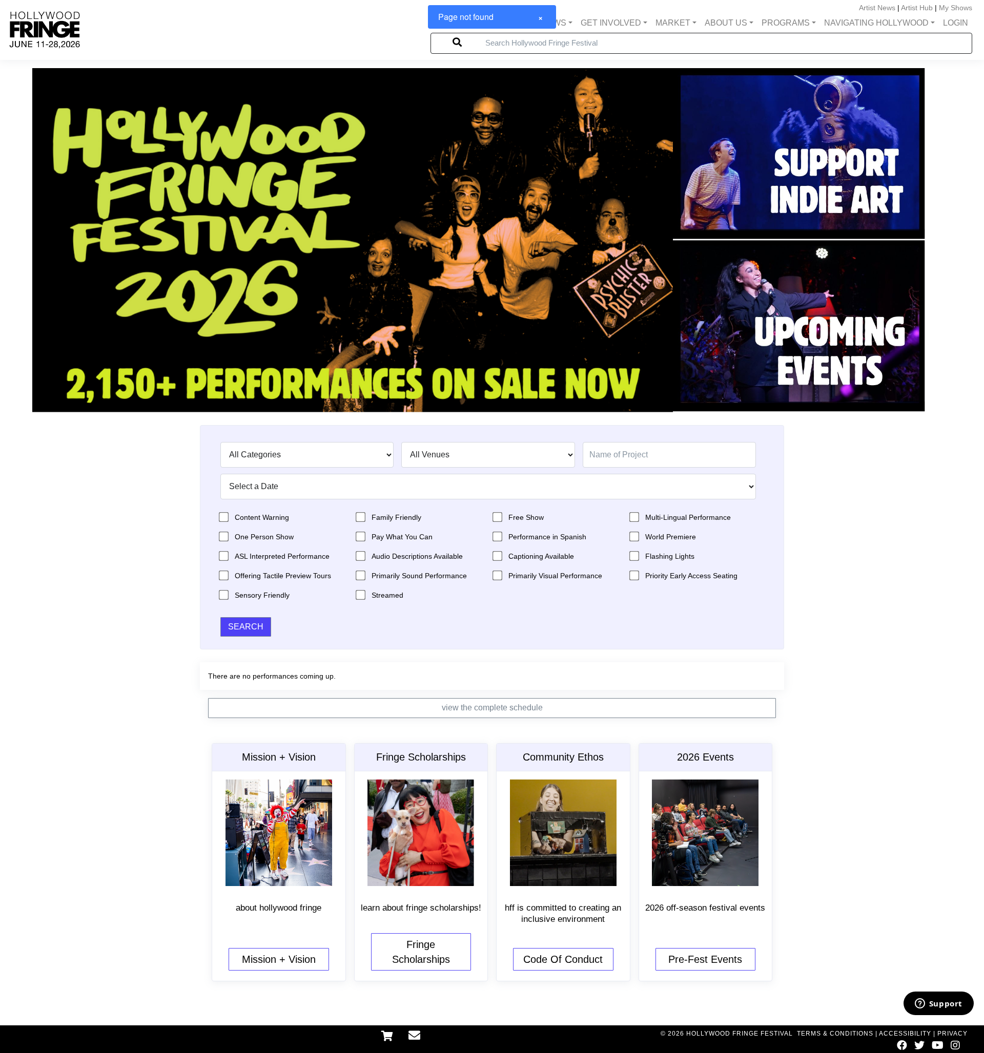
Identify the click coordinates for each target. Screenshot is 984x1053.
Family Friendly (396, 517)
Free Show (526, 517)
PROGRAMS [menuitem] (786, 22)
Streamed (387, 595)
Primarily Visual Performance (555, 576)
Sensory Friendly (262, 595)
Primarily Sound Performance (419, 576)
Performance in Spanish (547, 537)
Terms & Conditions (835, 1033)
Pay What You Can (402, 537)
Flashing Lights (669, 556)
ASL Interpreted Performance (282, 556)
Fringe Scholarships (421, 952)
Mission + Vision (279, 959)
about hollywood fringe (278, 908)
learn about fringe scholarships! (421, 908)
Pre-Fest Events (705, 959)
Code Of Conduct (563, 959)
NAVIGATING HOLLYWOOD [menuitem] (876, 22)
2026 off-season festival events (705, 908)
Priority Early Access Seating (691, 576)
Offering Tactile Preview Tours (283, 576)
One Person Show (264, 537)
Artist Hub (917, 8)
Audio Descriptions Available (417, 556)
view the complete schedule (492, 707)
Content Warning (262, 517)
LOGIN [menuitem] (955, 22)
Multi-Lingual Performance (688, 517)
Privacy (952, 1033)
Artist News (877, 8)
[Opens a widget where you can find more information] (938, 1004)
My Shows (955, 8)
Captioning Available (541, 556)
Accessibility (905, 1033)
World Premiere (670, 537)
